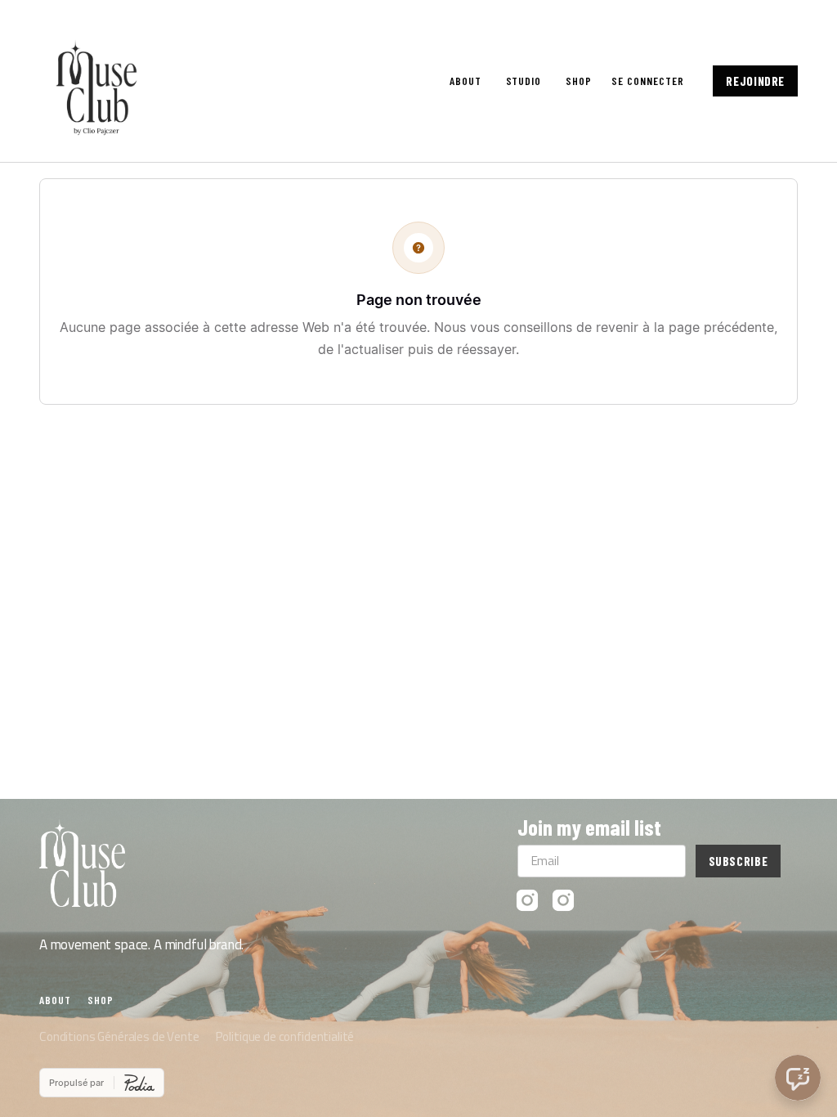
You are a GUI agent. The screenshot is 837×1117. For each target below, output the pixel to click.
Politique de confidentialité (285, 1036)
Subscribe (738, 861)
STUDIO (524, 80)
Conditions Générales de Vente (119, 1036)
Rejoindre (755, 81)
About (465, 80)
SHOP (579, 80)
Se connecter (647, 80)
